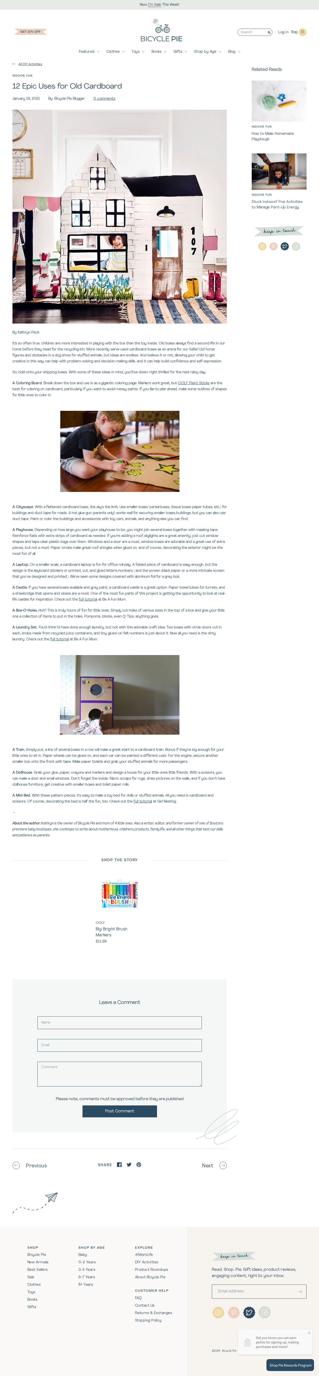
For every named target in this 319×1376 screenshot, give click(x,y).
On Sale (154, 5)
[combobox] (252, 32)
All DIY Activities (30, 64)
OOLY (100, 922)
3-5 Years (87, 1270)
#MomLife (144, 1255)
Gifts (177, 52)
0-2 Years (87, 1262)
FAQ (138, 1298)
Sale (30, 1277)
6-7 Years (87, 1277)
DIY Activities (146, 1262)
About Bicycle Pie (150, 1277)
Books (157, 52)
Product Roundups (151, 1270)
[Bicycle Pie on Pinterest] (273, 246)
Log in (283, 32)
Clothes (113, 52)
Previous (36, 1166)
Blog (232, 52)
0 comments (104, 99)
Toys (136, 52)
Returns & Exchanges (153, 1313)
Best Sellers (37, 1270)
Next (207, 1166)
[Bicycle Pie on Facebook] (296, 246)
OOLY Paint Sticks (194, 383)
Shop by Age (205, 52)
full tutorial (88, 600)
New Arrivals (38, 1262)
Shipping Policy (148, 1321)
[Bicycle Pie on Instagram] (262, 246)
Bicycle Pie (36, 1255)
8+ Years (86, 1285)
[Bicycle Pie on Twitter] (284, 246)
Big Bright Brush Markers (112, 932)
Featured (87, 52)
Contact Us (145, 1306)
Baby (83, 1255)
